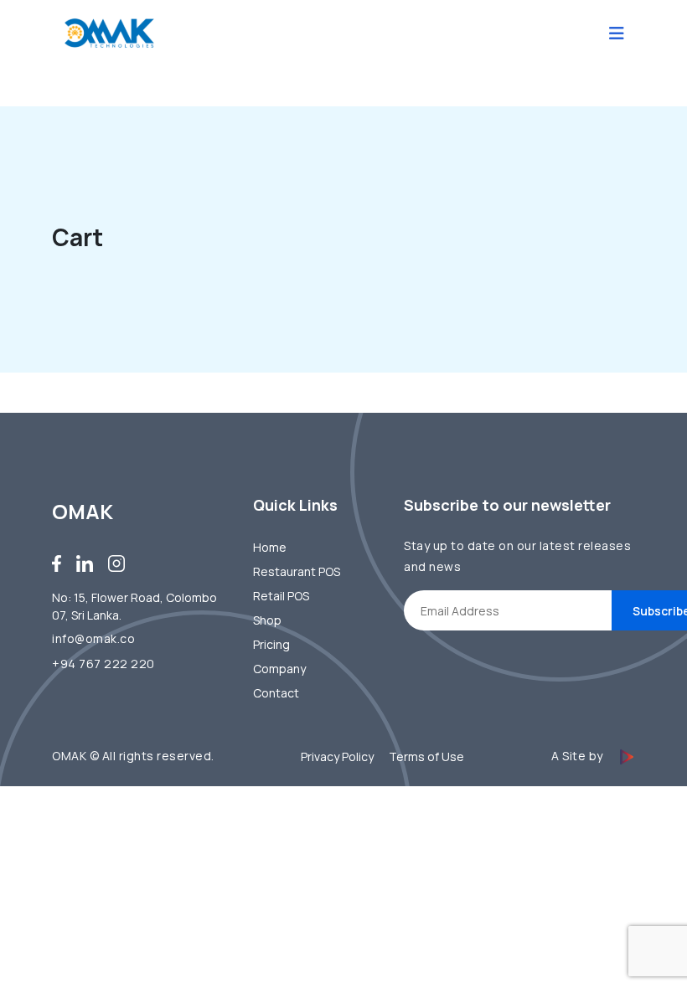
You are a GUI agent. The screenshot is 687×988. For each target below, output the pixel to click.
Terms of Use (426, 756)
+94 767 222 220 (103, 664)
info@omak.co (93, 638)
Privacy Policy (337, 756)
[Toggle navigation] (616, 33)
